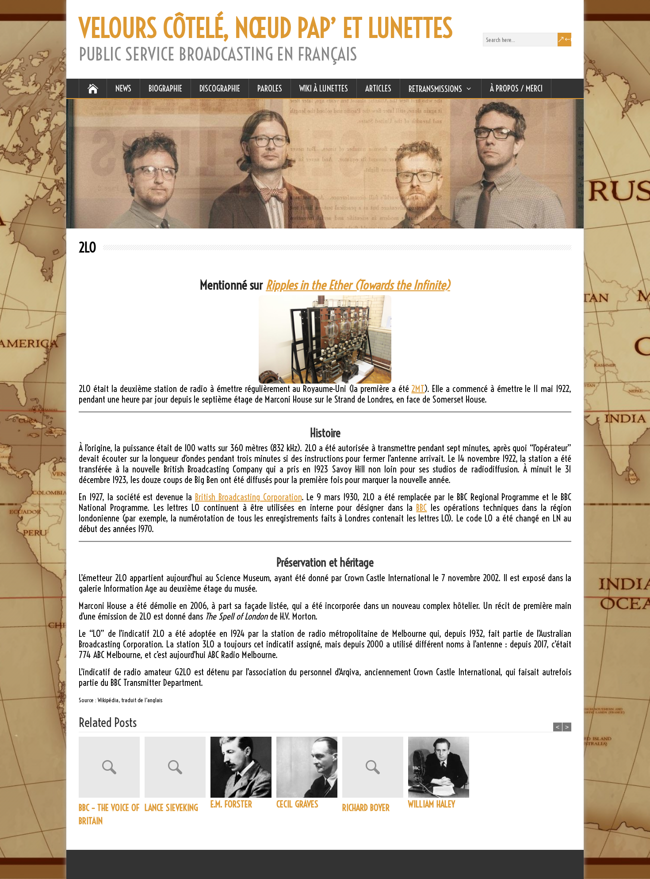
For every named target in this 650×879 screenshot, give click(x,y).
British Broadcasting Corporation (248, 496)
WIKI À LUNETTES (323, 88)
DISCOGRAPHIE (219, 88)
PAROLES (269, 88)
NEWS (123, 88)
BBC (421, 507)
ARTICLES (378, 88)
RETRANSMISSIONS (435, 89)
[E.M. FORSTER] (243, 767)
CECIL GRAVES (297, 804)
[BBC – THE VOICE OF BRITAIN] (112, 769)
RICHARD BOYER (366, 807)
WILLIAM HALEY (431, 804)
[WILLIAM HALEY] (441, 767)
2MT (417, 388)
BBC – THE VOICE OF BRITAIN (109, 814)
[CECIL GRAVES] (309, 767)
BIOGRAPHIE (165, 88)
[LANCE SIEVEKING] (177, 769)
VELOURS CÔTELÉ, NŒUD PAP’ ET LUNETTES (266, 28)
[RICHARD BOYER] (375, 769)
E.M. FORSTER (231, 804)
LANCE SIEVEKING (171, 807)
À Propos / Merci (516, 88)
